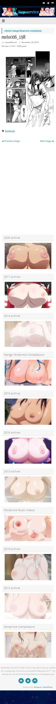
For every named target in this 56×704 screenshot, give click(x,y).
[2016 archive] (28, 451)
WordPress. (48, 687)
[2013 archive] (28, 489)
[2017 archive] (28, 295)
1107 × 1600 (15, 46)
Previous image (12, 141)
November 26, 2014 (30, 42)
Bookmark (10, 131)
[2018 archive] (28, 567)
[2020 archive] (28, 256)
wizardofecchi (11, 42)
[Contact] (52, 3)
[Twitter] (48, 3)
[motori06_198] (28, 89)
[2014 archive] (28, 334)
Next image (45, 141)
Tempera (37, 687)
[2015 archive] (28, 606)
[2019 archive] (28, 412)
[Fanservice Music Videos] (28, 528)
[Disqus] (28, 183)
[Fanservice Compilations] (28, 645)
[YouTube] (43, 3)
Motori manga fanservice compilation (23, 31)
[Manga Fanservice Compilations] (28, 373)
